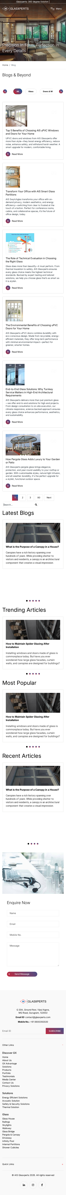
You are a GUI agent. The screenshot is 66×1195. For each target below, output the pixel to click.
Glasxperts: (33, 1)
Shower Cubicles (10, 1147)
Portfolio (6, 1073)
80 (38, 497)
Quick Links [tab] (8, 1164)
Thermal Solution (10, 1107)
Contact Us (8, 1083)
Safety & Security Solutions (15, 1104)
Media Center (9, 1079)
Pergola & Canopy (11, 1135)
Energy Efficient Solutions (14, 1097)
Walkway (6, 1128)
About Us (7, 1060)
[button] (27, 601)
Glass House (8, 1119)
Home (5, 1057)
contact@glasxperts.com (37, 1017)
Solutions (6, 1067)
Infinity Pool (8, 1141)
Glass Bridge (8, 1131)
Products (6, 1070)
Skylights (6, 1125)
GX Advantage (9, 1063)
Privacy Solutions (10, 1086)
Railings (6, 1122)
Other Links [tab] (8, 1045)
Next (49, 497)
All (18, 91)
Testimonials (8, 1076)
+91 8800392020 (39, 1021)
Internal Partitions (11, 1144)
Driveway (7, 1138)
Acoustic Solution (11, 1101)
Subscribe (55, 1031)
